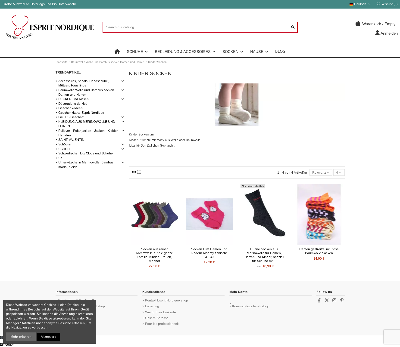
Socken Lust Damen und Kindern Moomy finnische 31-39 (209, 253)
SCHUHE (65, 149)
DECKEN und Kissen (73, 99)
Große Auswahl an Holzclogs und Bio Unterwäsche (40, 4)
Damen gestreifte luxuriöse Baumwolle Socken (319, 251)
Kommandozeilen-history (250, 306)
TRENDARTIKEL (68, 72)
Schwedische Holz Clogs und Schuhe (85, 153)
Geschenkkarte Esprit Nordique (81, 112)
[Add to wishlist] (147, 243)
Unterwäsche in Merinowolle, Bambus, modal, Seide (86, 164)
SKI (60, 158)
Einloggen (7, 344)
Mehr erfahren (20, 336)
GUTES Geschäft (71, 117)
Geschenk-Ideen (70, 108)
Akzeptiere (48, 336)
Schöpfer (65, 144)
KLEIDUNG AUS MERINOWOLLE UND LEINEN (86, 124)
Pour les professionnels (162, 324)
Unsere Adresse (157, 318)
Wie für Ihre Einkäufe (160, 312)
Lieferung (152, 306)
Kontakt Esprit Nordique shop (166, 300)
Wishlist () (389, 4)
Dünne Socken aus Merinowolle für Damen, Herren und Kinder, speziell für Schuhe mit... (264, 254)
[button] (137, 51)
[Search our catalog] (293, 27)
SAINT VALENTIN (71, 139)
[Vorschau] (161, 243)
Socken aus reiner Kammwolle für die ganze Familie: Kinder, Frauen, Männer (154, 254)
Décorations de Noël (73, 103)
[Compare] (154, 243)
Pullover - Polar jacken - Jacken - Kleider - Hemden (89, 133)
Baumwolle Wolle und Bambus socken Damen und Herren (86, 92)
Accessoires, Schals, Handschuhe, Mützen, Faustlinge (83, 83)
